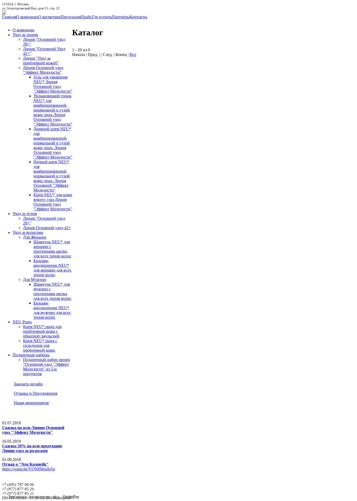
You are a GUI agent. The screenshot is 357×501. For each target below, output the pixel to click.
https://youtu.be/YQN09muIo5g (28, 469)
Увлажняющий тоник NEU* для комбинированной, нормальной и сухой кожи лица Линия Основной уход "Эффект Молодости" (52, 110)
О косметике (49, 17)
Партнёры (121, 17)
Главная (9, 17)
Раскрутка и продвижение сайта (34, 497)
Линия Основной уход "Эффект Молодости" (43, 70)
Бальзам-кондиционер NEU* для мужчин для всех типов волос (52, 310)
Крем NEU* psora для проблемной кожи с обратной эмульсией (42, 331)
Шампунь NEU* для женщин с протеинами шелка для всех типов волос (52, 249)
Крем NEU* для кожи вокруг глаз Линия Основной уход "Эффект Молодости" (52, 202)
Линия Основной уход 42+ (47, 228)
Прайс (86, 17)
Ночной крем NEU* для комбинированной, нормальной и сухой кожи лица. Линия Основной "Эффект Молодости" (51, 176)
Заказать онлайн (28, 384)
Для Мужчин (34, 279)
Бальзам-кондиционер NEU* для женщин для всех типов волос (52, 267)
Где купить (102, 17)
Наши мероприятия (31, 403)
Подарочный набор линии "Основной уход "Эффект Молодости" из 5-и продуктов (46, 366)
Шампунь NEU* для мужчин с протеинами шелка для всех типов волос (52, 291)
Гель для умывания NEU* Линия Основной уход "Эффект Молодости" (52, 84)
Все (133, 54)
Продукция (71, 17)
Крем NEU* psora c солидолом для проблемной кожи (40, 345)
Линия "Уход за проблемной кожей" (41, 60)
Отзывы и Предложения (35, 393)
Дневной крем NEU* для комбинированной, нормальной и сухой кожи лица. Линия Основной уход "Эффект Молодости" (52, 143)
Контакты (138, 17)
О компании (27, 17)
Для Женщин (34, 237)
